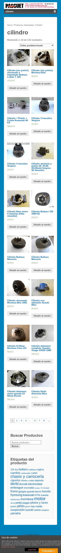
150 (12, 469)
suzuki (29, 509)
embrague (16, 487)
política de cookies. (8, 547)
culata (31, 480)
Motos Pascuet (33, 534)
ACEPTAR (32, 550)
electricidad (35, 484)
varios (37, 510)
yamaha (15, 513)
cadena (32, 469)
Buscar (15, 446)
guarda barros (34, 491)
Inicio (9, 25)
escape (46, 488)
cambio (15, 473)
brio (16, 469)
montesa (26, 499)
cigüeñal (15, 480)
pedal (18, 502)
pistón (13, 506)
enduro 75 (39, 488)
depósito (39, 480)
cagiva (40, 469)
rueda (39, 506)
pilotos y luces (39, 502)
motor (40, 498)
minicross (15, 499)
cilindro (24, 480)
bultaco (23, 469)
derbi (14, 483)
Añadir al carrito (17, 88)
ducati (23, 484)
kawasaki (28, 495)
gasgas (22, 491)
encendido (29, 487)
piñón (21, 506)
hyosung (16, 495)
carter (34, 473)
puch (27, 506)
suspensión (17, 509)
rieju (33, 506)
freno (14, 491)
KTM (37, 495)
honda (46, 491)
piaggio (26, 503)
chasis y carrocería (27, 476)
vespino (45, 510)
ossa (12, 503)
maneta (44, 495)
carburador (25, 473)
